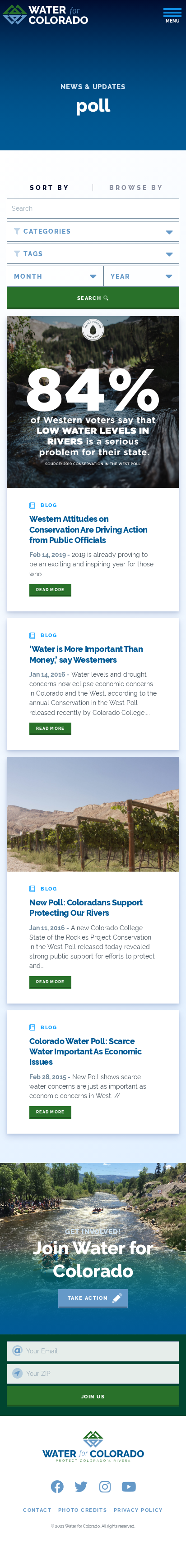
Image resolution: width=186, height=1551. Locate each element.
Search (90, 298)
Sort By (50, 187)
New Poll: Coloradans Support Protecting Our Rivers (86, 908)
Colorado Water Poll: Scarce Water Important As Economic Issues (85, 1051)
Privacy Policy (138, 1510)
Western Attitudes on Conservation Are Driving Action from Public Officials (88, 529)
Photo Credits (82, 1510)
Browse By (136, 187)
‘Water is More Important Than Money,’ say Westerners (86, 654)
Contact (37, 1510)
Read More (50, 590)
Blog (49, 505)
